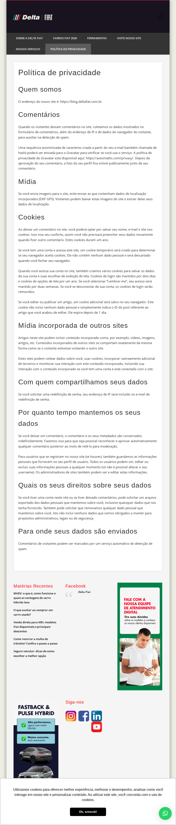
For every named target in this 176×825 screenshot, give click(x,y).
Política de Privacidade (68, 49)
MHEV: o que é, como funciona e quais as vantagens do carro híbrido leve (35, 597)
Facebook (151, 16)
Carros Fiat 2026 (65, 38)
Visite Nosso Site (129, 38)
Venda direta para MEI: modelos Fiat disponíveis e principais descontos (35, 626)
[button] (165, 813)
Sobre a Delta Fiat (29, 38)
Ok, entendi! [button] (88, 811)
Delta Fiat (84, 592)
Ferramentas (97, 38)
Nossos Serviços (28, 49)
